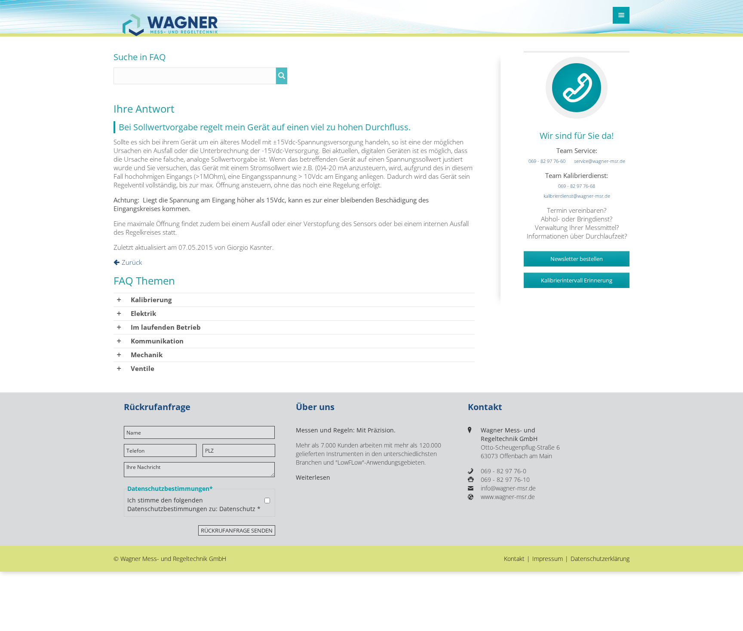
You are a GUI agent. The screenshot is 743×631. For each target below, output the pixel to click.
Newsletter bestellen (576, 248)
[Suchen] (281, 75)
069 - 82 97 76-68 (576, 175)
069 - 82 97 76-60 (546, 150)
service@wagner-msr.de (599, 150)
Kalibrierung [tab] (151, 299)
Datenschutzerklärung (600, 559)
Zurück (132, 262)
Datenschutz (237, 509)
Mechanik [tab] (147, 354)
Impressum (547, 559)
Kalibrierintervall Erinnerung (576, 269)
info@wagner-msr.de (508, 488)
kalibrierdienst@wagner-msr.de (576, 185)
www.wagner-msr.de (508, 497)
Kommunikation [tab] (157, 341)
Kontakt (514, 559)
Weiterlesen (313, 477)
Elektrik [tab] (143, 313)
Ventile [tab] (142, 368)
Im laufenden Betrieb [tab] (166, 327)
